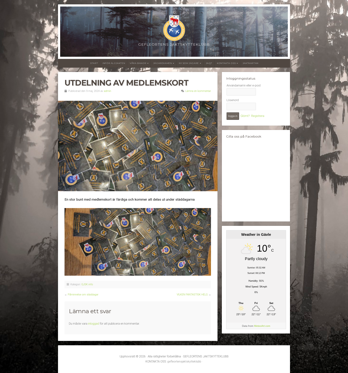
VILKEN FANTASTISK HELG (192, 294)
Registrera (257, 116)
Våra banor (138, 63)
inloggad (93, 323)
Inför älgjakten (114, 63)
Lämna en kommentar (198, 91)
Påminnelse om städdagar (83, 294)
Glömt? (245, 116)
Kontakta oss (226, 63)
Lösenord (233, 100)
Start (94, 63)
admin (107, 91)
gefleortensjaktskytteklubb (184, 361)
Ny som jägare (189, 63)
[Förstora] (206, 215)
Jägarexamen (162, 63)
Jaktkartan (250, 63)
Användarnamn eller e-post (244, 85)
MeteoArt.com (262, 325)
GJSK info (87, 284)
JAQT (209, 63)
